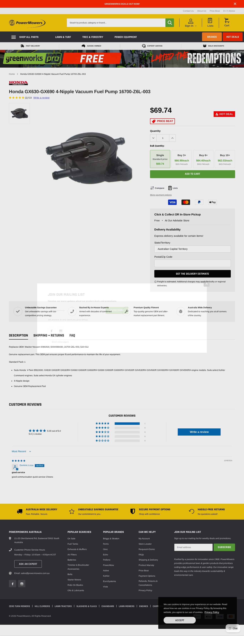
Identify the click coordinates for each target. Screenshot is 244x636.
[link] (51, 330)
